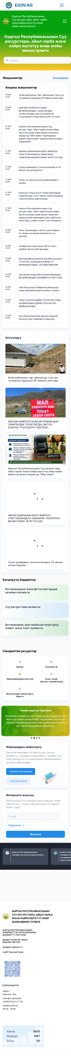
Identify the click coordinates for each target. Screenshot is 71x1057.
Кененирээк (60, 78)
